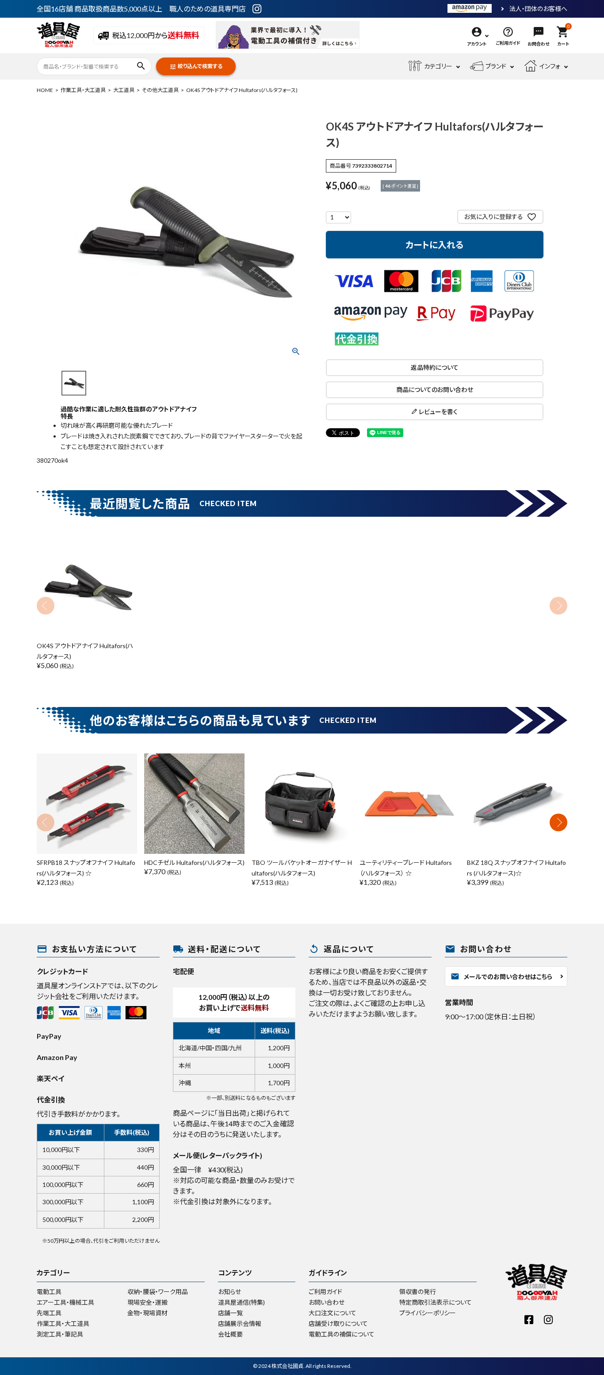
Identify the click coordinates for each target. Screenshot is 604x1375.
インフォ (549, 66)
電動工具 (49, 1291)
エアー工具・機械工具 (65, 1302)
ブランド (495, 66)
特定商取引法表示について (435, 1302)
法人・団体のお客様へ (538, 9)
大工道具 (123, 90)
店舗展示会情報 (239, 1323)
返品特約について (435, 367)
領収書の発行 (417, 1291)
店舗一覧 (230, 1313)
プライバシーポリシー (427, 1313)
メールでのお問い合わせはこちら (501, 976)
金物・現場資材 (147, 1313)
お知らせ (229, 1291)
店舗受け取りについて (338, 1323)
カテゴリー (438, 66)
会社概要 (230, 1334)
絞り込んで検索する (195, 66)
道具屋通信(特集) (241, 1302)
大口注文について (332, 1313)
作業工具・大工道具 (83, 90)
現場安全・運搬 (147, 1302)
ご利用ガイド (325, 1291)
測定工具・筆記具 (60, 1334)
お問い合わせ (326, 1302)
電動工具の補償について (342, 1334)
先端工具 (49, 1313)
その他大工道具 (160, 90)
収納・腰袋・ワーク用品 (157, 1291)
